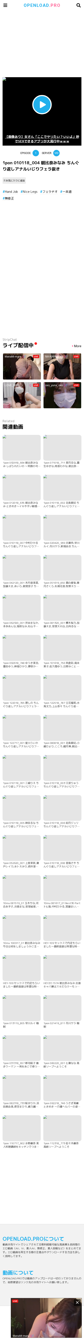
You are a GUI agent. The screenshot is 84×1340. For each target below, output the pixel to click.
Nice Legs (30, 192)
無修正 (9, 198)
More (77, 346)
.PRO (42, 5)
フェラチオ (50, 192)
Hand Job (11, 192)
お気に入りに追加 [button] (15, 180)
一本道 (67, 192)
